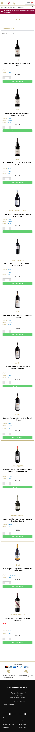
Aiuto (4, 721)
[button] (2, 3)
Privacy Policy (22, 724)
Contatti (21, 721)
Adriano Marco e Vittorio (17, 210)
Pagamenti (6, 727)
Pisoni (17, 565)
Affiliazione (6, 717)
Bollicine (10, 524)
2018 (9, 72)
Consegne (21, 717)
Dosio (17, 60)
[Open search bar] (32, 7)
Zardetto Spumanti (17, 515)
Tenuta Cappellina (17, 466)
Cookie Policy (22, 727)
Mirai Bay (11, 704)
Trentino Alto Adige (12, 575)
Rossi (9, 69)
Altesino (17, 311)
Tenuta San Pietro (17, 260)
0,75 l (9, 173)
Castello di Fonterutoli (17, 614)
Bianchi (9, 574)
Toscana (10, 322)
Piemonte (10, 70)
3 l (9, 377)
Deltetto (17, 159)
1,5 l (9, 326)
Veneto (9, 526)
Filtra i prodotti (8, 29)
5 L (9, 428)
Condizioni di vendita (8, 724)
